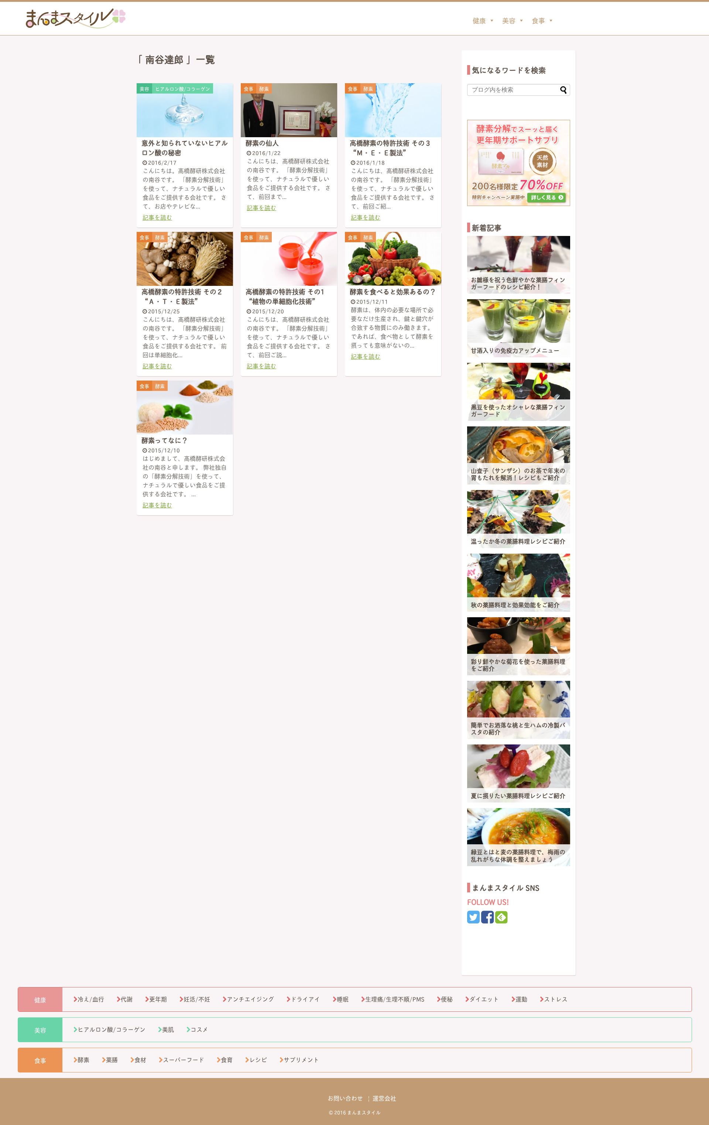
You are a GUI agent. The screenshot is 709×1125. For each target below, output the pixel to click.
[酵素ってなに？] (185, 408)
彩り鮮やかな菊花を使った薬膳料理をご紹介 (518, 665)
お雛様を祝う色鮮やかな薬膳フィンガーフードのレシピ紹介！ (518, 283)
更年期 (158, 998)
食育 (227, 1059)
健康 (479, 20)
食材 (140, 1059)
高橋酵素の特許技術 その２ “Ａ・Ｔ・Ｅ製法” (182, 296)
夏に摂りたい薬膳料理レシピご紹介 (518, 795)
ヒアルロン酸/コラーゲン (111, 1029)
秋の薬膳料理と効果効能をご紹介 (515, 604)
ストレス (556, 998)
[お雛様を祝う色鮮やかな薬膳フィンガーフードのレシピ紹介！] (518, 265)
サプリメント (301, 1059)
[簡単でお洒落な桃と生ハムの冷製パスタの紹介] (518, 710)
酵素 (83, 1059)
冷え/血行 (91, 998)
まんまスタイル (76, 19)
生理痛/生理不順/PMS (394, 998)
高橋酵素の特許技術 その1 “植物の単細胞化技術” (285, 296)
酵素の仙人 (262, 143)
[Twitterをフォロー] (473, 919)
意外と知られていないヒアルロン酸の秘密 (184, 148)
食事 (538, 20)
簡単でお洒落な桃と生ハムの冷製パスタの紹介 (518, 728)
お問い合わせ (345, 1097)
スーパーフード (183, 1059)
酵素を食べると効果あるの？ (393, 291)
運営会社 (384, 1097)
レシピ (258, 1059)
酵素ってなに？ (164, 440)
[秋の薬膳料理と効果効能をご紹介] (518, 583)
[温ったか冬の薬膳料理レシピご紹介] (518, 519)
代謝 (127, 998)
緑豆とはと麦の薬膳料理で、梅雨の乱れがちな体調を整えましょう (518, 855)
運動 (521, 998)
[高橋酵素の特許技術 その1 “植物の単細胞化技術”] (289, 259)
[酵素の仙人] (289, 110)
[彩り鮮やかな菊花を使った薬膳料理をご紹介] (518, 646)
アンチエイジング (250, 998)
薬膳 (112, 1059)
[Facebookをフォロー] (487, 919)
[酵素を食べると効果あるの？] (393, 259)
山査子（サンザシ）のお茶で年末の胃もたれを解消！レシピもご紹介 (518, 474)
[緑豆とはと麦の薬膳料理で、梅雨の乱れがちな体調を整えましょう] (518, 837)
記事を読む (157, 217)
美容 (509, 20)
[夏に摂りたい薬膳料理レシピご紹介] (518, 773)
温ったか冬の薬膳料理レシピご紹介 (518, 540)
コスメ (199, 1029)
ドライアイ (305, 998)
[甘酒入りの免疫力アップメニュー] (518, 328)
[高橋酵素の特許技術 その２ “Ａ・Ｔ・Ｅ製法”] (185, 259)
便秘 (447, 998)
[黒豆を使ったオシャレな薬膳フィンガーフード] (518, 392)
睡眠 (343, 998)
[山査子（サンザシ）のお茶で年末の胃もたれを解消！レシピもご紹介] (518, 455)
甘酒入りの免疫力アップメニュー (515, 350)
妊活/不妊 (197, 998)
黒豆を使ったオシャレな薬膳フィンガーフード (518, 410)
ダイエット (484, 998)
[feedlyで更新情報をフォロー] (501, 919)
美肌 (168, 1029)
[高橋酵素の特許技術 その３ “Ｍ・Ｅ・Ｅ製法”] (393, 110)
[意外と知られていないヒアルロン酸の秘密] (185, 110)
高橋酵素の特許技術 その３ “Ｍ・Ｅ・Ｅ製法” (390, 148)
